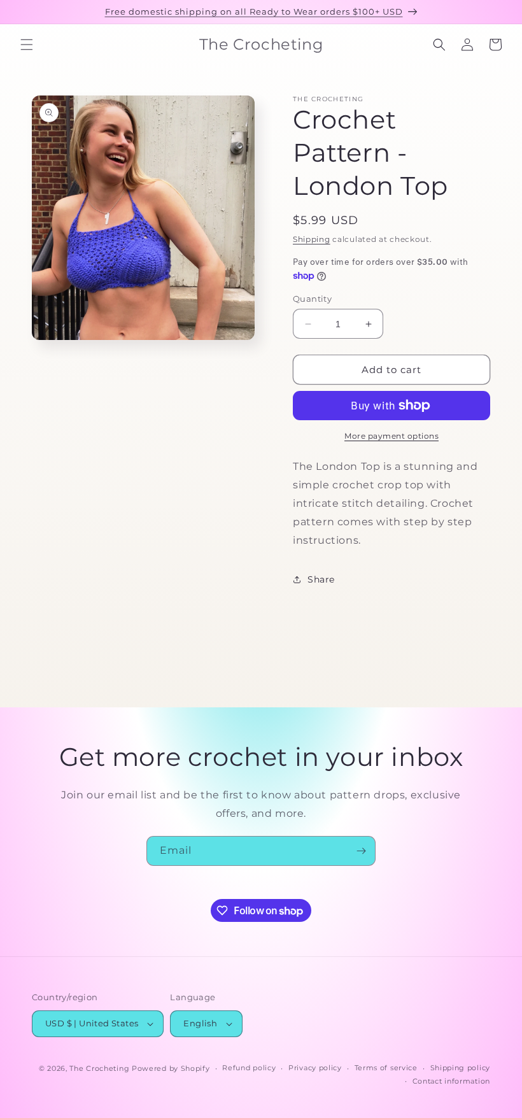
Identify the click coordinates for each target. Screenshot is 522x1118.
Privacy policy (315, 1067)
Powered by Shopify (171, 1068)
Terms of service (386, 1067)
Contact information (451, 1081)
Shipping (311, 239)
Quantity (312, 299)
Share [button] (321, 579)
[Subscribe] (361, 851)
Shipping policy (460, 1067)
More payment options (391, 436)
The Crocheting (99, 1068)
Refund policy (249, 1067)
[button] (27, 45)
